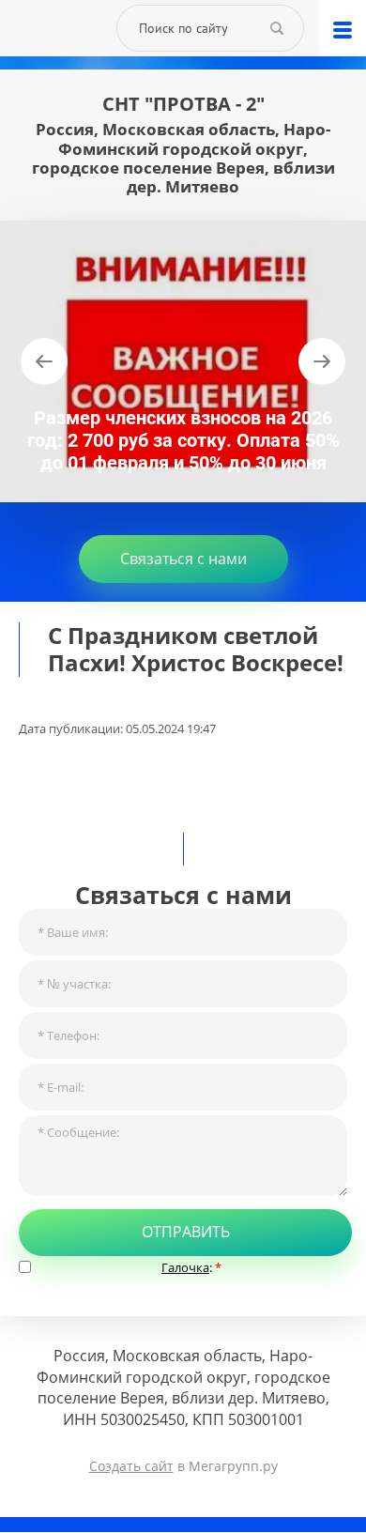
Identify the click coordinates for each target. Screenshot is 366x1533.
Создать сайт (131, 1466)
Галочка (185, 1267)
